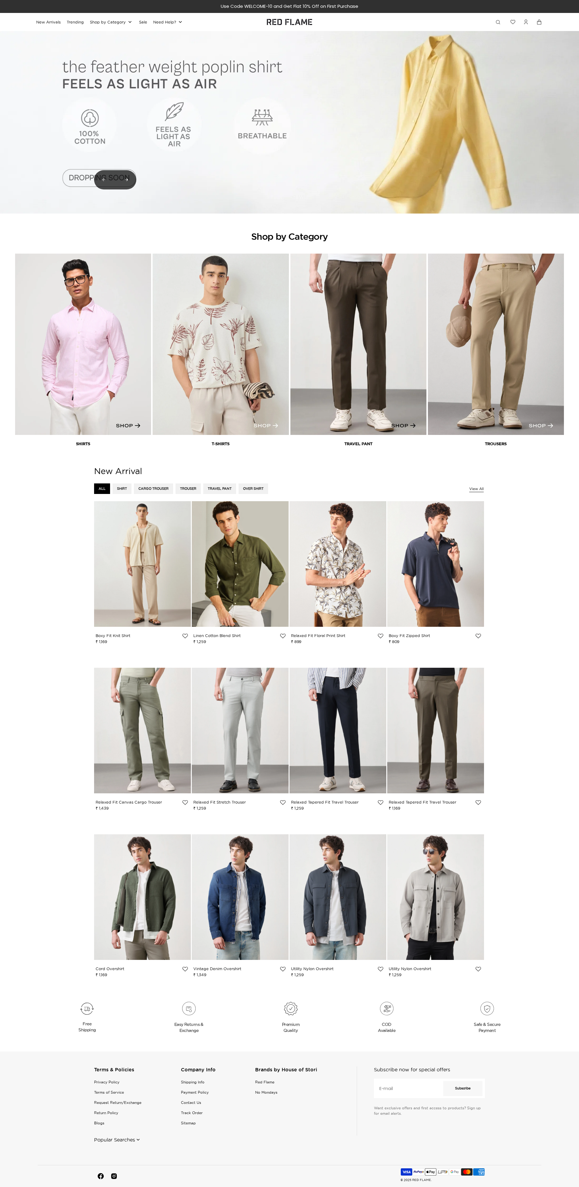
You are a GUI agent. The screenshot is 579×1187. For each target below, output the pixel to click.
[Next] (126, 179)
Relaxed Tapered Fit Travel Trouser (325, 802)
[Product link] (142, 576)
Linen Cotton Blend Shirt (217, 635)
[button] (526, 22)
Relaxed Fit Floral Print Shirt (318, 635)
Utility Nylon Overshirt (312, 969)
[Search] (499, 22)
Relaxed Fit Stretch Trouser (219, 802)
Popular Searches (114, 1139)
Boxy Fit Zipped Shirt (409, 635)
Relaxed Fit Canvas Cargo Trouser (129, 802)
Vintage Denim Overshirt (217, 969)
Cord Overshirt (110, 969)
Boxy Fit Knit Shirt (113, 635)
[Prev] (103, 179)
